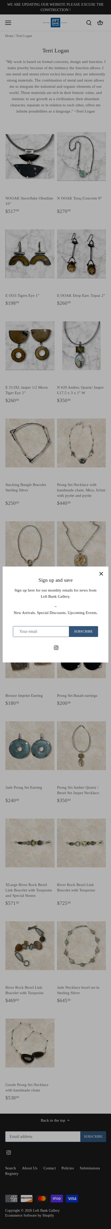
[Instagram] (56, 647)
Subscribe (83, 631)
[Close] (101, 573)
